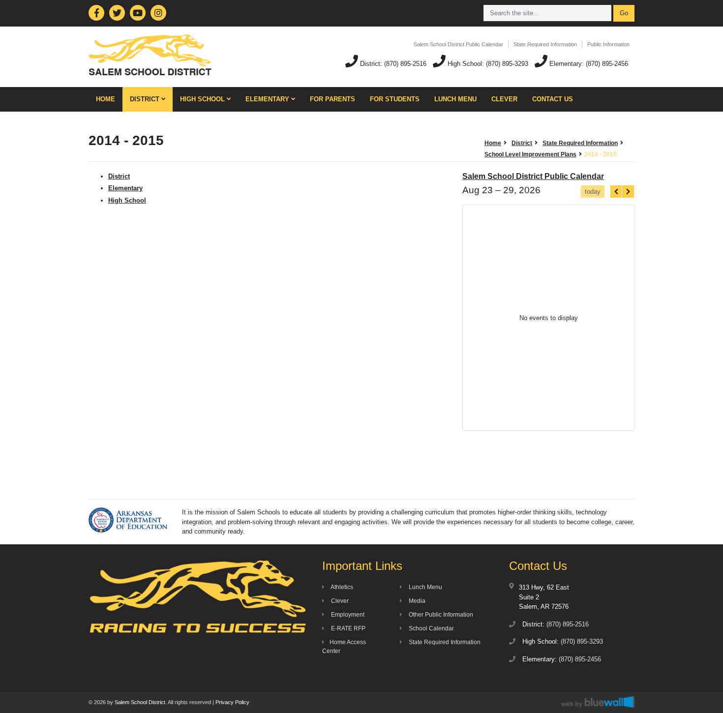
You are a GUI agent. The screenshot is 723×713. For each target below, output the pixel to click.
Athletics (341, 587)
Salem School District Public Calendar (458, 44)
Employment (347, 614)
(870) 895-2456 (607, 63)
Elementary (268, 99)
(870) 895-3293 (507, 63)
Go (624, 13)
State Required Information (545, 44)
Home (105, 99)
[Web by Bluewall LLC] (597, 702)
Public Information (608, 44)
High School (203, 99)
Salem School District (140, 702)
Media (416, 600)
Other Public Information (440, 614)
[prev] (616, 191)
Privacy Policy (232, 702)
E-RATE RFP (347, 628)
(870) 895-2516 (405, 63)
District (145, 99)
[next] (628, 191)
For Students (395, 99)
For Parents (332, 99)
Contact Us (552, 99)
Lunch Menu (455, 99)
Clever (504, 99)
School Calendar (430, 628)
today (593, 191)
